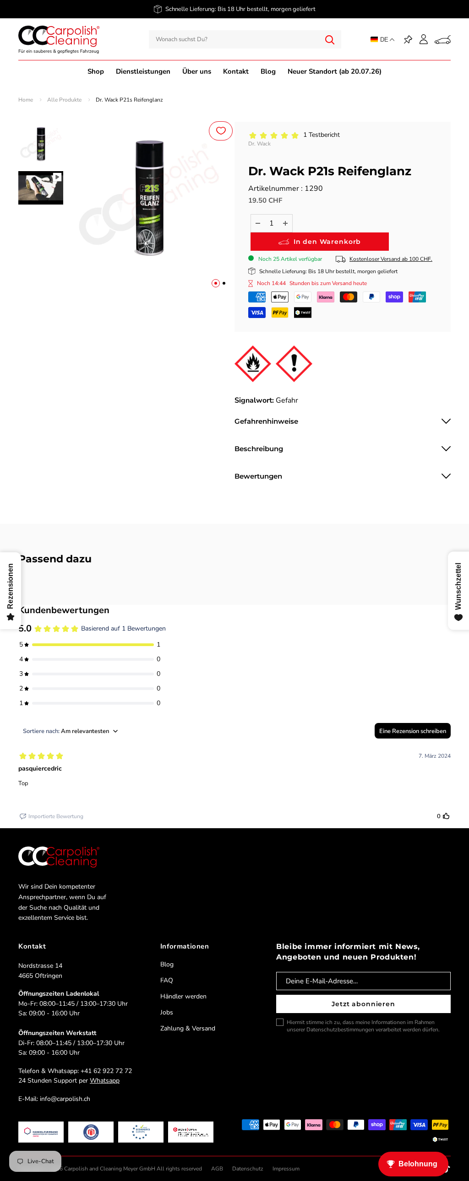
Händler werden (183, 996)
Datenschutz (247, 1168)
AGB (217, 1168)
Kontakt (236, 71)
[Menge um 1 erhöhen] (285, 223)
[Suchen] (329, 39)
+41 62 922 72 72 (106, 1071)
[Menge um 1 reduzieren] (258, 223)
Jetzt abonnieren (363, 1004)
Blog (268, 71)
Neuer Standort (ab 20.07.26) (335, 71)
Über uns (196, 71)
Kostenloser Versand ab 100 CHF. (390, 259)
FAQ (166, 980)
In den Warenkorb (327, 241)
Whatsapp (105, 1080)
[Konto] (424, 39)
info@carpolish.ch (65, 1099)
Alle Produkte (64, 99)
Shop (95, 71)
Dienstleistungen (143, 71)
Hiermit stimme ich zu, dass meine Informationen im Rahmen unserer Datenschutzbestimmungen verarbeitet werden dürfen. (363, 1026)
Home (25, 99)
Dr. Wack (259, 143)
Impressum (286, 1168)
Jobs (166, 1012)
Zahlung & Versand (187, 1028)
